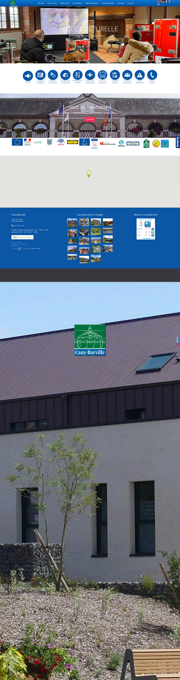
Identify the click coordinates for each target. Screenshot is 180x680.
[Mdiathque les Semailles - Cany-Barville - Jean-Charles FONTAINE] (96, 222)
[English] (158, 1)
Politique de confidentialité (19, 244)
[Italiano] (166, 1)
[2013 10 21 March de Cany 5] (72, 257)
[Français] (169, 1)
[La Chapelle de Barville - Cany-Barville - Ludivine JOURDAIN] (72, 241)
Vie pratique (77, 3)
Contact (131, 3)
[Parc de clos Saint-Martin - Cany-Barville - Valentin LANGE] (96, 231)
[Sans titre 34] (108, 230)
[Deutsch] (163, 1)
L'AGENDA (90, 119)
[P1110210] (96, 258)
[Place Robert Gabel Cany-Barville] (84, 231)
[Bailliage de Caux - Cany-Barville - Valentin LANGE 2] (96, 240)
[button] (89, 174)
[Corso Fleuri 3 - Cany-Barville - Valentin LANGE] (72, 233)
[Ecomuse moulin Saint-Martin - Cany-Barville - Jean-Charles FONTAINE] (84, 250)
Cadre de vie (64, 3)
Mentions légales (16, 242)
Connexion (14, 248)
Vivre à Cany (52, 3)
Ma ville (41, 3)
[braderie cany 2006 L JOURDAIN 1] (108, 248)
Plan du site (14, 246)
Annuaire (120, 3)
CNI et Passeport (92, 3)
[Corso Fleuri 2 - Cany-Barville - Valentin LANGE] (84, 241)
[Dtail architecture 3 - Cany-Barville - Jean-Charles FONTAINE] (96, 249)
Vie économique (108, 3)
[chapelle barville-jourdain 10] (108, 239)
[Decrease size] (178, 343)
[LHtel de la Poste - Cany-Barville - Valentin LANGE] (72, 222)
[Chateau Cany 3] (84, 259)
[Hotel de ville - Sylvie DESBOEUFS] (72, 249)
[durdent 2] (108, 222)
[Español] (161, 1)
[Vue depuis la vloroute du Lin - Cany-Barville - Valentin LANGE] (84, 222)
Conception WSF (26, 248)
